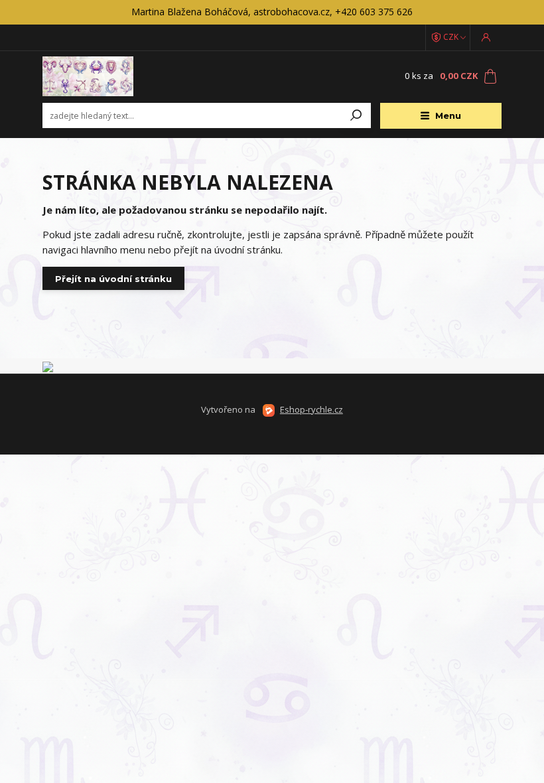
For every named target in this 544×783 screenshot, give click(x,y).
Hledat (356, 115)
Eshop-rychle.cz (311, 409)
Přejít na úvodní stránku (113, 278)
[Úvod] (121, 76)
